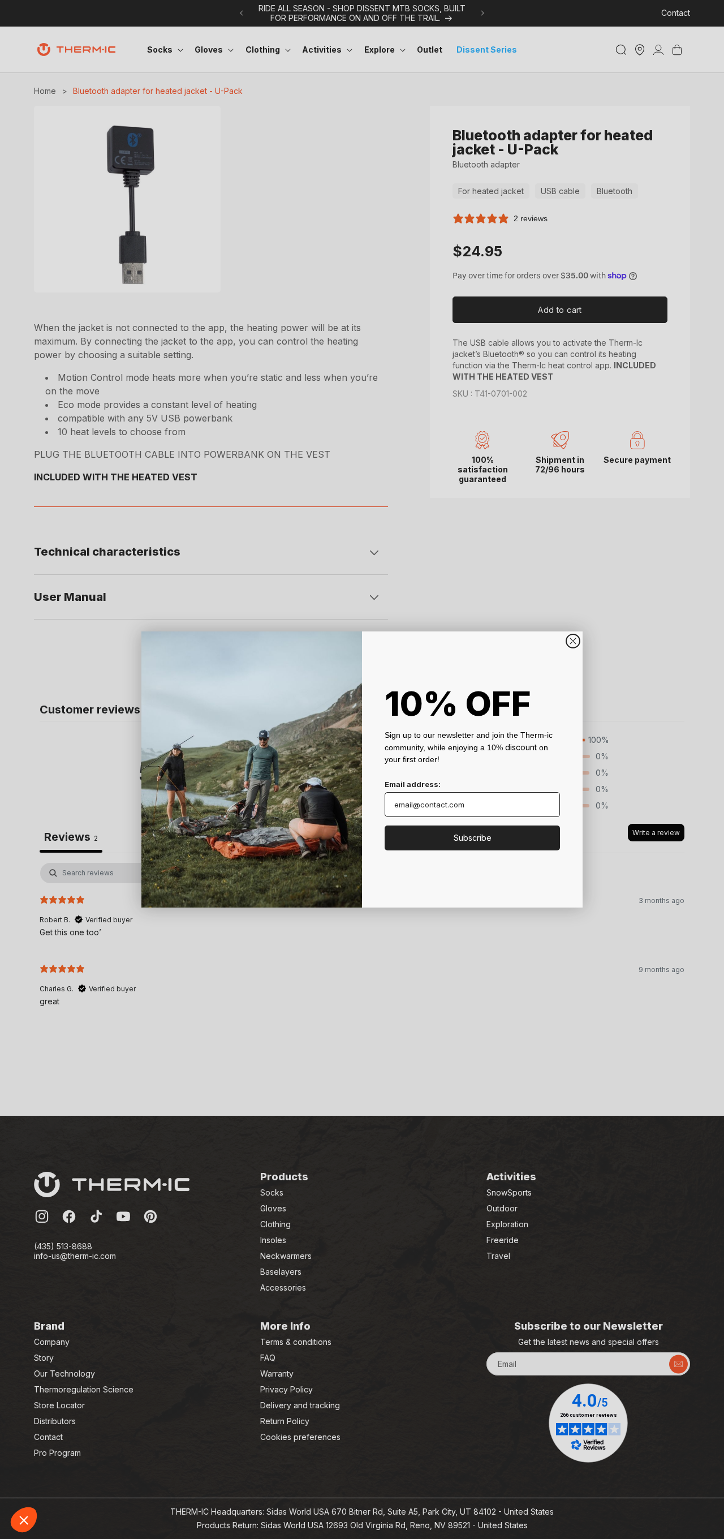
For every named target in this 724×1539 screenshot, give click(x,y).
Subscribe (473, 837)
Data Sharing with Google (71, 1437)
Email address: (413, 784)
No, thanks (51, 1481)
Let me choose (130, 1481)
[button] (23, 1519)
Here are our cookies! (65, 1426)
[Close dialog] (573, 641)
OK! (209, 1481)
